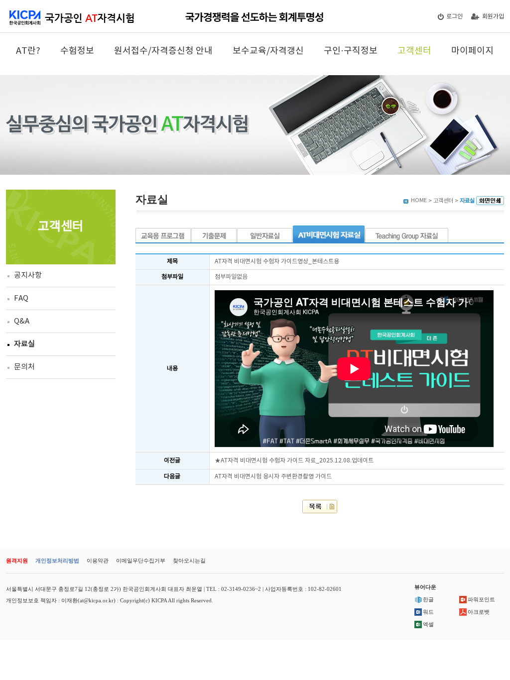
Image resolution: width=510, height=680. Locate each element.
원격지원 (17, 561)
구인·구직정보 (351, 51)
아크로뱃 (479, 612)
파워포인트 (481, 599)
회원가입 (493, 16)
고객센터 (414, 51)
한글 (428, 599)
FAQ (21, 298)
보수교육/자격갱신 (268, 51)
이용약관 (98, 561)
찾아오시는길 (189, 561)
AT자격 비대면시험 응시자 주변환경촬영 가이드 (273, 476)
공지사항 (28, 275)
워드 (428, 612)
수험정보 (77, 51)
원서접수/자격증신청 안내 (163, 51)
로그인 (454, 16)
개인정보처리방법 (57, 561)
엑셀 (428, 624)
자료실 (24, 344)
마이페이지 (472, 51)
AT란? (28, 51)
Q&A (21, 321)
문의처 (24, 367)
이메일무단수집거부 (140, 561)
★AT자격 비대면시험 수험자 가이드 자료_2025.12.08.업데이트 (294, 460)
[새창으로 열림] (490, 201)
